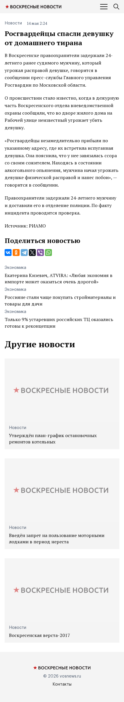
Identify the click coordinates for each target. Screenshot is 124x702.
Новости (13, 23)
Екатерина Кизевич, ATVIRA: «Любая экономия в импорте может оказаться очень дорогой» (58, 278)
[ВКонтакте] (8, 252)
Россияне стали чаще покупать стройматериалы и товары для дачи (60, 300)
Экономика (15, 268)
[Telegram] (24, 252)
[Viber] (40, 252)
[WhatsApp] (48, 252)
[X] (32, 252)
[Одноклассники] (16, 252)
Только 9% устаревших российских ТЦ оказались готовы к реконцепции (59, 322)
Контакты (62, 684)
